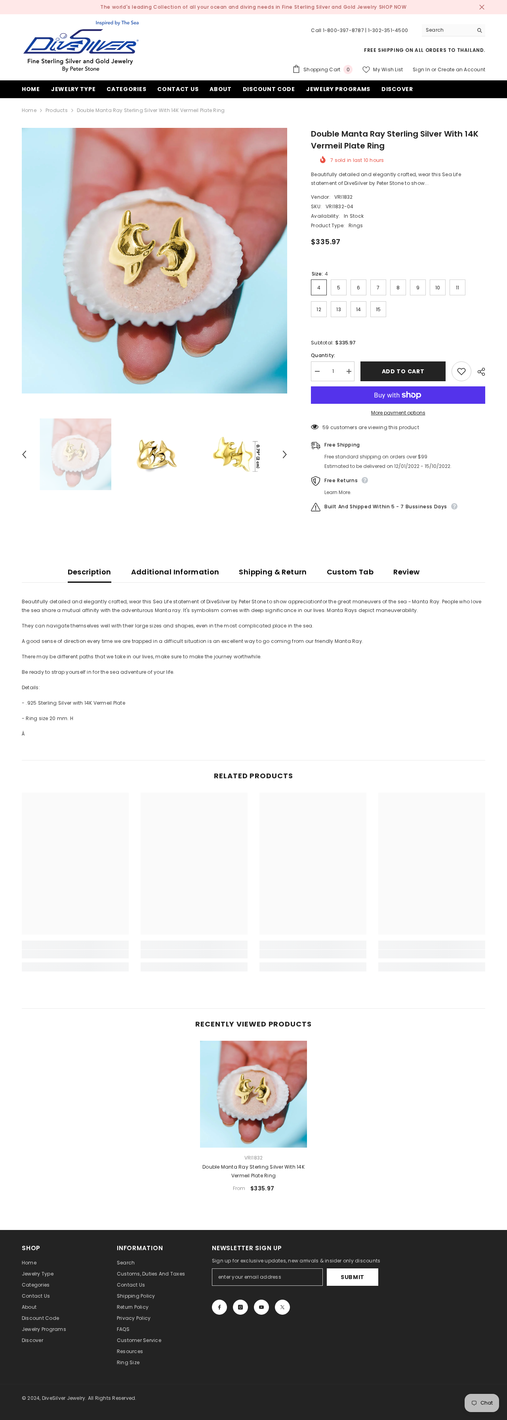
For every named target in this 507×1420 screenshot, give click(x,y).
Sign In (421, 69)
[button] (24, 454)
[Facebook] (219, 1307)
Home (29, 110)
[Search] (453, 30)
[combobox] (447, 30)
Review (406, 572)
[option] (155, 260)
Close (481, 7)
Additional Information (175, 572)
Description (89, 572)
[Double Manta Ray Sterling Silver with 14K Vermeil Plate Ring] (253, 1094)
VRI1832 (343, 197)
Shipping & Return (273, 572)
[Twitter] (282, 1307)
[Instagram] (240, 1307)
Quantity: (323, 355)
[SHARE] (478, 371)
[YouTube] (261, 1307)
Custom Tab (350, 572)
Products (57, 110)
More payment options (398, 412)
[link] (75, 954)
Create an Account (461, 69)
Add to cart (403, 371)
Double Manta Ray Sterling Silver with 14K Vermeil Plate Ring (253, 1171)
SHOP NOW (393, 7)
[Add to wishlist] (461, 371)
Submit (352, 1277)
